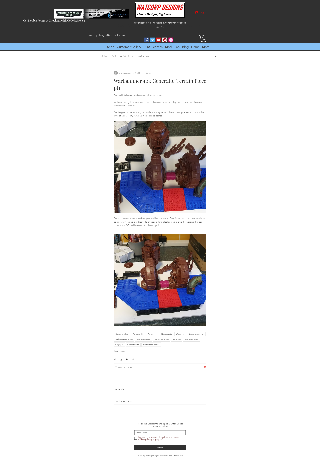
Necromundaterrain (196, 334)
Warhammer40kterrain (124, 339)
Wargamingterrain (161, 339)
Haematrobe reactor (151, 344)
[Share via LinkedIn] (127, 359)
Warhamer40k (138, 334)
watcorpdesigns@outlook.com (106, 35)
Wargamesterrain (143, 339)
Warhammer (152, 334)
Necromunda (166, 334)
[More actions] (204, 72)
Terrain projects (143, 56)
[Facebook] (146, 40)
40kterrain (177, 339)
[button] (203, 38)
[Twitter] (152, 40)
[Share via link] (133, 359)
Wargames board (191, 339)
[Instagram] (170, 40)
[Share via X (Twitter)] (121, 359)
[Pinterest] (164, 40)
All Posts (104, 56)
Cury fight (119, 344)
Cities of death (133, 344)
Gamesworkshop (121, 334)
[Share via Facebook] (115, 359)
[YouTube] (158, 40)
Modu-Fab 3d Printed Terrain (122, 56)
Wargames (180, 334)
